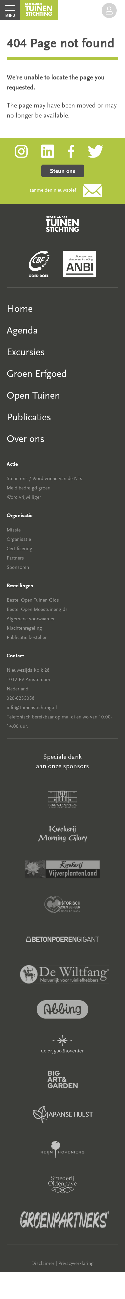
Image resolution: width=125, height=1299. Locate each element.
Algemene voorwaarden (31, 619)
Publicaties (29, 417)
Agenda (22, 330)
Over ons (25, 438)
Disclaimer (42, 1263)
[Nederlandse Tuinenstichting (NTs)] (39, 10)
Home (20, 308)
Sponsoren (18, 567)
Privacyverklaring (76, 1263)
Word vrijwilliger (24, 497)
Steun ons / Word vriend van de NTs (44, 478)
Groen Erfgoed (37, 373)
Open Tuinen (33, 395)
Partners (15, 558)
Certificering (19, 549)
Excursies (26, 352)
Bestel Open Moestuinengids (37, 609)
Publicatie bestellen (27, 637)
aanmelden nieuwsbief (52, 190)
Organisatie (19, 539)
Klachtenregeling (24, 628)
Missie (14, 530)
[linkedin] (54, 151)
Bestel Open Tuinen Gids (33, 600)
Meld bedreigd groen (28, 488)
